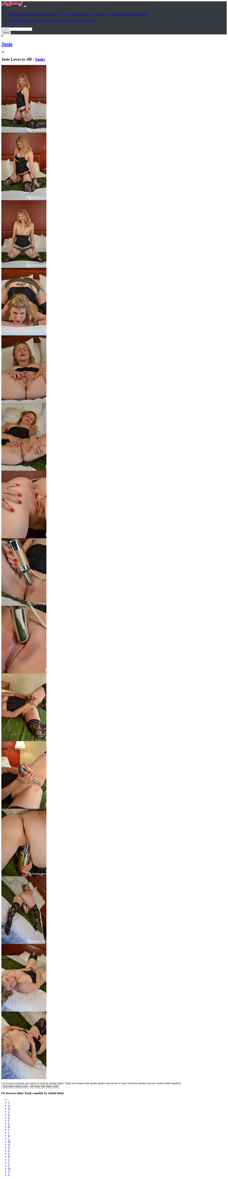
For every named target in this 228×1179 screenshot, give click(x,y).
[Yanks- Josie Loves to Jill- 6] (23, 469)
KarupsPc (86, 14)
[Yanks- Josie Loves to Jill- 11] (23, 807)
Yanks (85, 20)
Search (6, 32)
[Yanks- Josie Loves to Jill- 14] (23, 1010)
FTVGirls (63, 14)
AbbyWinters (28, 14)
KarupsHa (74, 14)
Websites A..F (15, 11)
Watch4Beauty (67, 20)
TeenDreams (52, 20)
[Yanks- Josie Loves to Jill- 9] (23, 672)
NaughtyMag (127, 14)
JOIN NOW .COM (15, 1086)
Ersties (54, 14)
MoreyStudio (112, 14)
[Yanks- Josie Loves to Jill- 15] (23, 1078)
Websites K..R (15, 17)
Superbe (28, 20)
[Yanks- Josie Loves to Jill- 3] (23, 266)
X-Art (79, 20)
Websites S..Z (15, 23)
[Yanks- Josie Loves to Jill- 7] (23, 537)
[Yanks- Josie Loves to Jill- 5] (23, 402)
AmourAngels (42, 14)
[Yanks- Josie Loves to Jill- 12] (23, 875)
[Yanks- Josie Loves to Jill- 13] (23, 943)
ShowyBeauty (15, 20)
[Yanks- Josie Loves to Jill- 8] (23, 605)
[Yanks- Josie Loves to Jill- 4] (23, 334)
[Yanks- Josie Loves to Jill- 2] (23, 199)
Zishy (93, 20)
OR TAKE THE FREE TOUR (44, 1086)
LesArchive (98, 14)
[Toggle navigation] (25, 6)
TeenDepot (39, 20)
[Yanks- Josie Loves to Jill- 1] (23, 131)
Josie (7, 44)
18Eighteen (14, 14)
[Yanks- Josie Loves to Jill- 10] (23, 740)
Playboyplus (140, 14)
